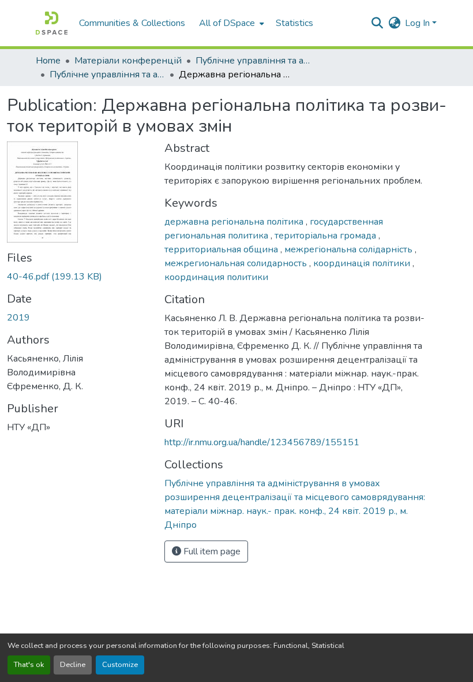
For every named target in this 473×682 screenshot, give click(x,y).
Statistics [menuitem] (294, 23)
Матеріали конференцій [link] (128, 60)
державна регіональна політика (235, 221)
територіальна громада (326, 235)
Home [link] (48, 60)
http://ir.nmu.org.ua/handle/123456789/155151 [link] (261, 442)
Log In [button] (418, 23)
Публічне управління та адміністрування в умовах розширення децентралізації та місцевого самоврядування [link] (253, 60)
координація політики (362, 263)
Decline (72, 664)
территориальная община (222, 249)
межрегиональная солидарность (236, 263)
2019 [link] (18, 317)
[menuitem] (230, 23)
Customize (120, 664)
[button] (51, 23)
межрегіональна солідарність (349, 249)
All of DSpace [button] (227, 23)
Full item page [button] (211, 551)
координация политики (216, 277)
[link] (79, 277)
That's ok (29, 664)
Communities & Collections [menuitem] (132, 23)
